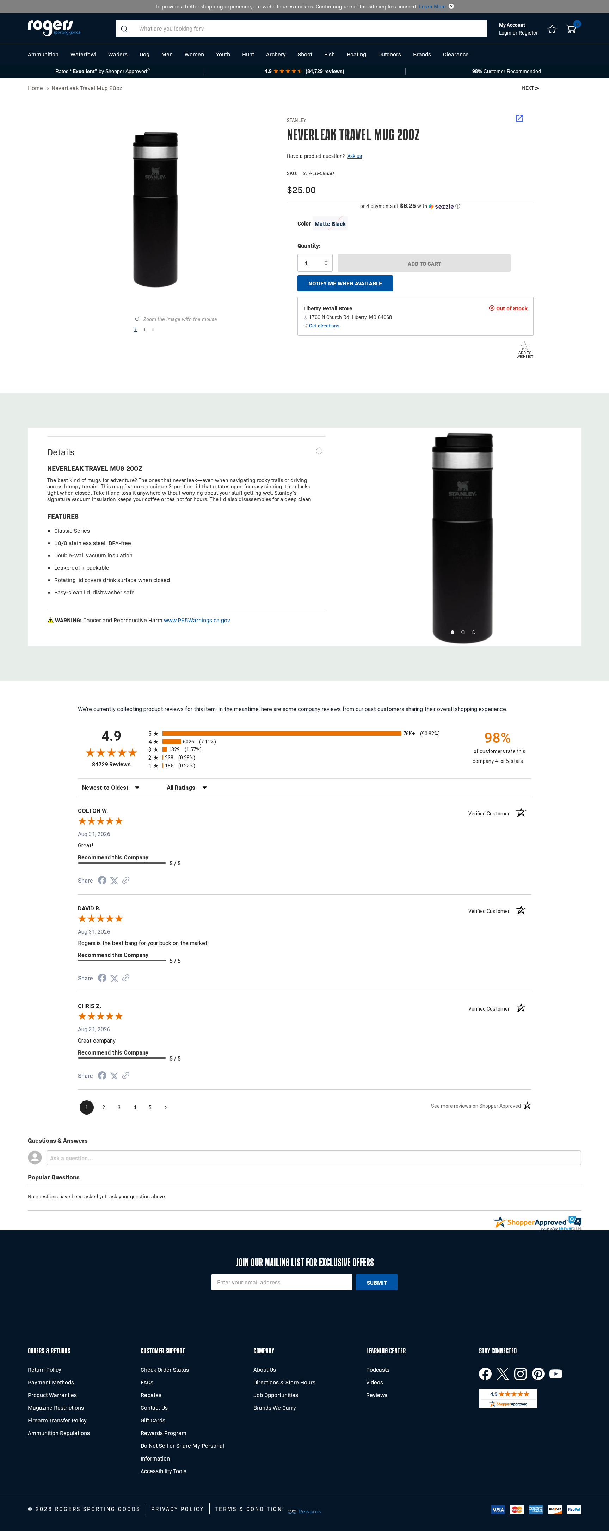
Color (304, 223)
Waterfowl (83, 54)
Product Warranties (52, 1395)
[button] (451, 6)
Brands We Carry (274, 1407)
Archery (276, 54)
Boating (356, 54)
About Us (264, 1369)
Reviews (376, 1395)
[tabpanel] (463, 537)
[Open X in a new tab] (503, 1374)
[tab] (452, 632)
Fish (329, 54)
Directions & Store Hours (284, 1382)
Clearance (456, 54)
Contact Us (154, 1407)
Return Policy (44, 1369)
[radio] (304, 733)
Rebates (151, 1395)
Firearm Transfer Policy (57, 1420)
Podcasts (377, 1369)
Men (167, 54)
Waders (118, 54)
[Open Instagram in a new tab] (520, 1374)
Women (194, 54)
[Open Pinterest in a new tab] (538, 1374)
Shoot (305, 54)
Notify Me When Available (345, 283)
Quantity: (309, 245)
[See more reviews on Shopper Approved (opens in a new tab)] (126, 880)
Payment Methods (51, 1382)
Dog (144, 54)
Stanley (296, 120)
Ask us (354, 156)
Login (506, 32)
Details (60, 451)
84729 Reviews (118, 764)
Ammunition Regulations (59, 1433)
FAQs (147, 1382)
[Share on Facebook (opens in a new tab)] (102, 881)
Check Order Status (165, 1369)
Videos (374, 1382)
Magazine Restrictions (56, 1407)
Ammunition (43, 54)
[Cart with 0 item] (571, 28)
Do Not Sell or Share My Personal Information (182, 1452)
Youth (223, 54)
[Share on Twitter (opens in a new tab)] (114, 880)
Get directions (324, 325)
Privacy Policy (177, 1508)
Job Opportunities (275, 1395)
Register (528, 32)
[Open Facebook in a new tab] (485, 1374)
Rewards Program (163, 1433)
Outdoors (389, 54)
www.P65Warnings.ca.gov (197, 620)
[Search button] (124, 28)
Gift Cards (153, 1420)
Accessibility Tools (163, 1471)
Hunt (248, 54)
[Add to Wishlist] (525, 345)
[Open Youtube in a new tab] (555, 1374)
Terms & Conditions (250, 1508)
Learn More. (433, 6)
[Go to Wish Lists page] (552, 28)
